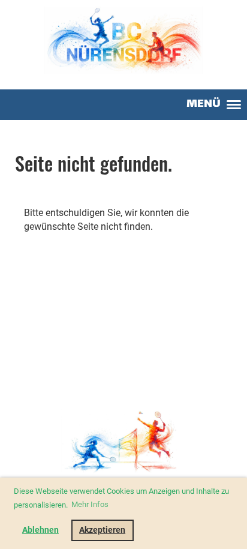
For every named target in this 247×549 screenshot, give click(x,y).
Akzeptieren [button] (102, 530)
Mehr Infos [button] (90, 504)
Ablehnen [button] (40, 530)
